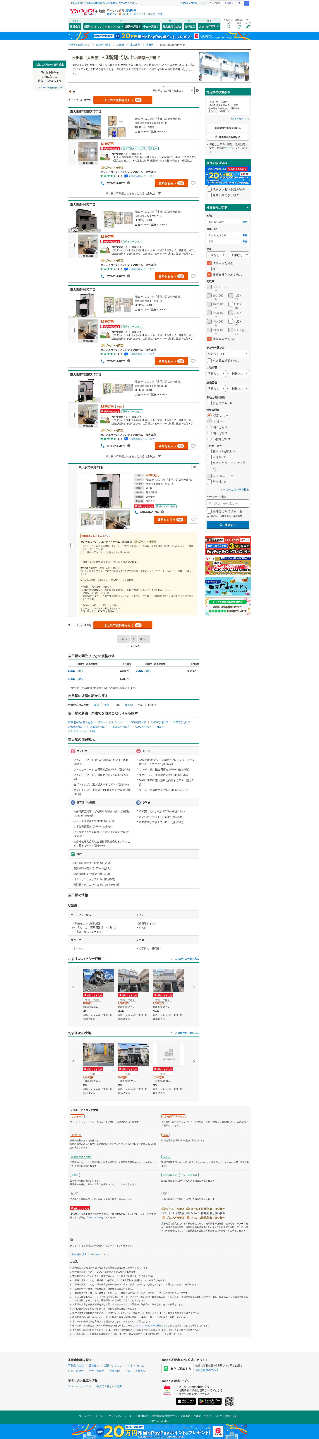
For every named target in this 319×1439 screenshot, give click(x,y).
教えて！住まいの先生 (109, 1386)
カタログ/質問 (207, 26)
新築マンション (93, 26)
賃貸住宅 (75, 26)
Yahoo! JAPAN (189, 2)
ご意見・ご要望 (202, 1416)
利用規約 (143, 1416)
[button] (73, 974)
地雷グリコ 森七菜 (235, 2)
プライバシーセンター (121, 1416)
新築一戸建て (133, 26)
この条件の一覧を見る (186, 958)
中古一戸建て (151, 26)
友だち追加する (180, 1368)
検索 (246, 3)
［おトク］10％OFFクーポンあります (142, 14)
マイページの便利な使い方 (49, 87)
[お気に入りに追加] (193, 183)
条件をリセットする (240, 118)
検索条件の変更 (217, 207)
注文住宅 (168, 26)
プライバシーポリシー (92, 1416)
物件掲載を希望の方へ (164, 1416)
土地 (178, 26)
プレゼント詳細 (93, 1217)
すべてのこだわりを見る (235, 489)
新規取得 (131, 10)
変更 (245, 221)
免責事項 (185, 1416)
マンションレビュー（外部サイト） (152, 1325)
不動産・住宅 (76, 1365)
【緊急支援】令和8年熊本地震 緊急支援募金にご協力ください (103, 3)
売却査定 (190, 26)
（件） (76, 670)
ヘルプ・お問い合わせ (227, 1416)
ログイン (112, 14)
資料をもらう (171, 183)
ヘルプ (202, 2)
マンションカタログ (79, 1386)
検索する (230, 525)
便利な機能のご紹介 (207, 1370)
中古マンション (114, 26)
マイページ (231, 148)
